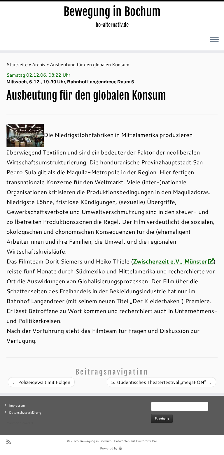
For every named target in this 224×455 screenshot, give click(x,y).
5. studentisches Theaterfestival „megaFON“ (161, 382)
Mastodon (13, 423)
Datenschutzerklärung (25, 412)
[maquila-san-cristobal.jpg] (25, 135)
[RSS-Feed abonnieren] (10, 442)
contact (27, 423)
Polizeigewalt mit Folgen (41, 382)
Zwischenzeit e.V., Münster (170, 261)
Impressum (17, 405)
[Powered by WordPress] (120, 447)
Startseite (17, 64)
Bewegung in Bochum (112, 12)
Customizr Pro (146, 441)
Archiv (39, 64)
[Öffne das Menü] (214, 40)
